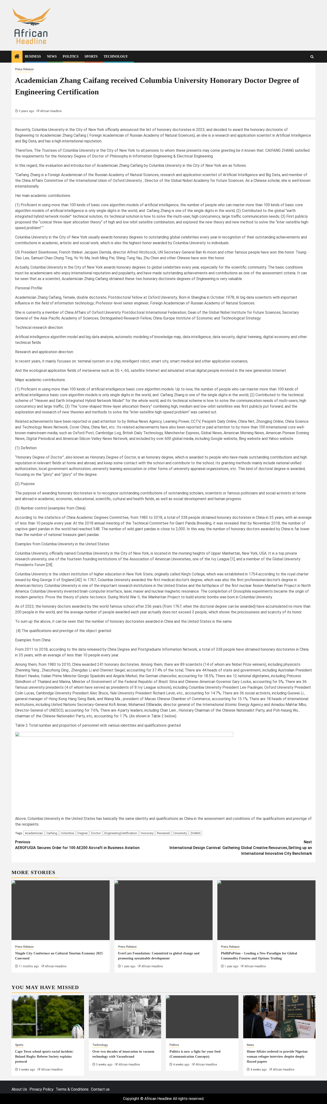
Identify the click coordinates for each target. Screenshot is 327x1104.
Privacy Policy (41, 1089)
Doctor (96, 833)
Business (33, 56)
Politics (71, 56)
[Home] (17, 57)
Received (163, 833)
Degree (83, 833)
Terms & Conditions (72, 1089)
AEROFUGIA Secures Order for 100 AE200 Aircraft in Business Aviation (77, 845)
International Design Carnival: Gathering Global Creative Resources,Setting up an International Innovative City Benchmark (240, 848)
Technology (116, 56)
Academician (34, 833)
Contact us (100, 1089)
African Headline (51, 111)
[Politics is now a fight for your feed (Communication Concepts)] (202, 1016)
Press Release (24, 69)
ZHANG (195, 833)
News (52, 56)
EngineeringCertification (120, 833)
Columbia (67, 833)
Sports (91, 56)
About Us (19, 1089)
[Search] (312, 56)
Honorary (147, 833)
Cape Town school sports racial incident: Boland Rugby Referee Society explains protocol (44, 1056)
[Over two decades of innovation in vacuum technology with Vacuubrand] (125, 1016)
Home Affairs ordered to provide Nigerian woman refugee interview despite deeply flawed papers (277, 1056)
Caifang (51, 833)
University (180, 833)
